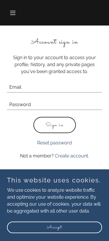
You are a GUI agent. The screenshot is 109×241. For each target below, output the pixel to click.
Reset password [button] (54, 143)
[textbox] (54, 87)
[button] (14, 13)
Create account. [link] (72, 156)
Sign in (55, 125)
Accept (54, 227)
